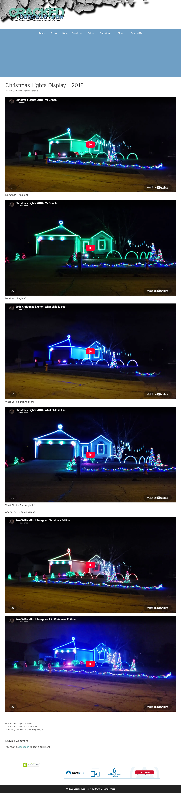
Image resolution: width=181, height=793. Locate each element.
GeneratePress (108, 789)
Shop (120, 33)
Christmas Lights (16, 723)
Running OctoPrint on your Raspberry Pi (25, 729)
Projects (28, 723)
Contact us (105, 33)
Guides (91, 33)
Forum (42, 33)
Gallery (53, 33)
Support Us (136, 33)
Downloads (77, 33)
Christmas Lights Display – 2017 (22, 726)
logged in (24, 747)
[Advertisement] (90, 56)
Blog (64, 33)
